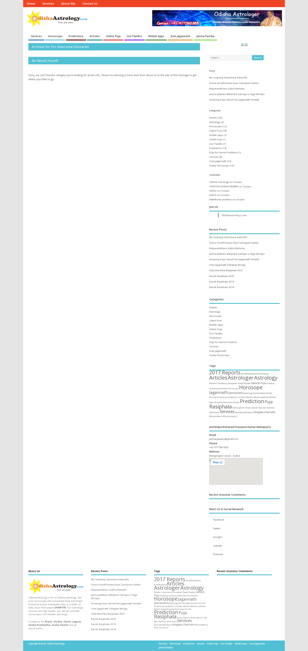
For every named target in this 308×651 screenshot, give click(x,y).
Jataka (245, 393)
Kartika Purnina (198, 603)
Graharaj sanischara (218, 388)
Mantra (249, 397)
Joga (251, 393)
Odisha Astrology (219, 182)
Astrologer (241, 377)
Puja (269, 401)
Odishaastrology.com (234, 215)
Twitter (216, 528)
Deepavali (232, 383)
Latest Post (215, 130)
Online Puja (113, 36)
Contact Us (90, 4)
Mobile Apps (156, 36)
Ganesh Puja (258, 383)
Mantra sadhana (261, 397)
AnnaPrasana (262, 373)
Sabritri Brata (244, 407)
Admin (213, 190)
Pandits (236, 402)
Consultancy (221, 383)
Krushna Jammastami (227, 397)
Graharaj (270, 383)
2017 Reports (224, 372)
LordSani (241, 397)
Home (31, 4)
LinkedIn (217, 545)
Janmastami (235, 393)
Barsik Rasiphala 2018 (221, 287)
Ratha (235, 407)
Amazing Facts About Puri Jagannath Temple (234, 99)
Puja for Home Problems (223, 152)
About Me (68, 4)
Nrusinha (218, 402)
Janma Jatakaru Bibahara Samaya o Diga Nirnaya (237, 94)
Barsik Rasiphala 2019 (221, 281)
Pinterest (218, 554)
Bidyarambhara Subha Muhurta (227, 88)
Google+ (218, 537)
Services (48, 4)
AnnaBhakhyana (248, 373)
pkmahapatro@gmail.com (224, 439)
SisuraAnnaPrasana (244, 412)
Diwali (240, 383)
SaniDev (271, 407)
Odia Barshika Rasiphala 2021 (226, 270)
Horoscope (55, 36)
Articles (95, 36)
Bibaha (212, 383)
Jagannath (218, 392)
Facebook (218, 519)
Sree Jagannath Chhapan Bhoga (227, 264)
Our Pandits (134, 36)
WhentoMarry (215, 416)
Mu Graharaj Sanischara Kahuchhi (228, 77)
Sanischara (214, 412)
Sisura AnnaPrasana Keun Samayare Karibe (234, 83)
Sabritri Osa (256, 407)
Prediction (252, 401)
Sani (265, 407)
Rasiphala (220, 406)
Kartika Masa (259, 393)
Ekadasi (247, 383)
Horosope (251, 387)
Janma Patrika (205, 36)
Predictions (76, 36)
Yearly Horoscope (219, 165)
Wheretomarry (230, 416)
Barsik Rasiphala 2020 (221, 276)
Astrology (214, 122)
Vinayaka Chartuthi (264, 412)
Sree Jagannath (180, 36)
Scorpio (237, 182)
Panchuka (227, 402)
